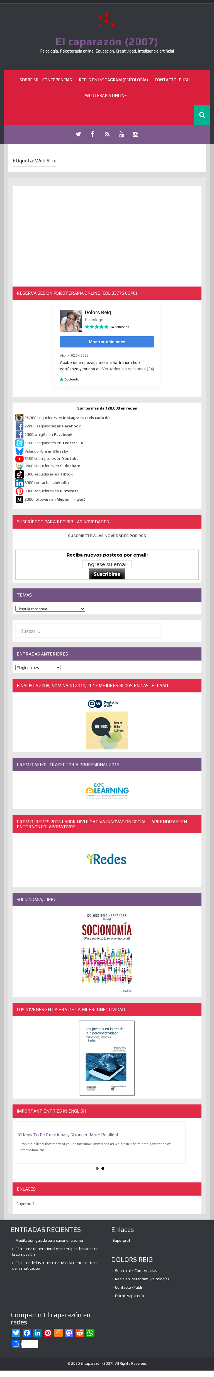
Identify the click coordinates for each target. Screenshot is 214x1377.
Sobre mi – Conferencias (46, 79)
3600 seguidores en (52, 465)
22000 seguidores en (53, 426)
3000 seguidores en (51, 491)
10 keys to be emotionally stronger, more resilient (67, 1134)
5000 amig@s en (48, 434)
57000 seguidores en (53, 443)
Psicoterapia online (105, 95)
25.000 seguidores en (68, 417)
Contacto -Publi (172, 79)
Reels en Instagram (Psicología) (113, 79)
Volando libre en (46, 451)
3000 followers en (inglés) (55, 499)
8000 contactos (47, 482)
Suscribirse (107, 574)
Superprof (25, 1203)
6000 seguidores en (49, 474)
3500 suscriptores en (52, 458)
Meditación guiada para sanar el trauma (49, 1240)
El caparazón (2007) (107, 41)
